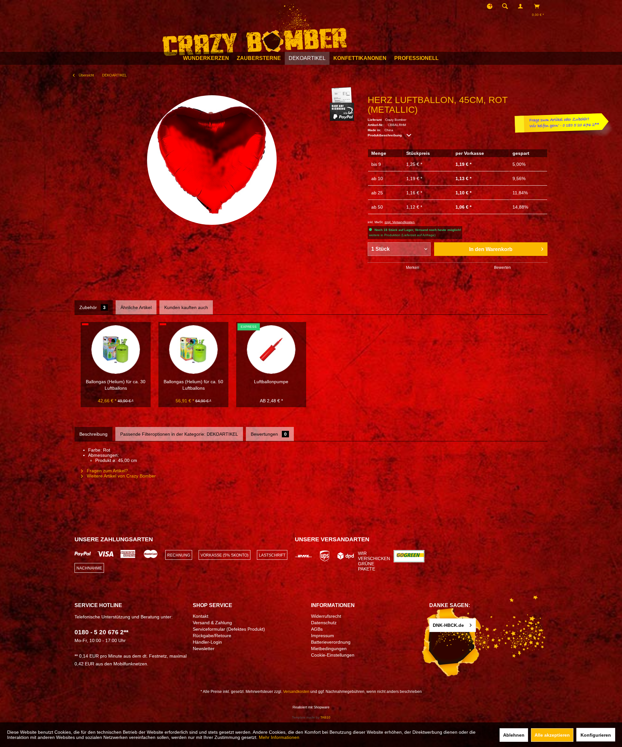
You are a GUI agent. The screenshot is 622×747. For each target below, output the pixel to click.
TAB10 (325, 717)
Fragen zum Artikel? (107, 470)
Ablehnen (513, 735)
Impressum (322, 635)
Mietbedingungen (329, 648)
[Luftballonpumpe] (271, 349)
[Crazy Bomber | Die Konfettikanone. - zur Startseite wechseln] (254, 28)
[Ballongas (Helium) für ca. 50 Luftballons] (193, 349)
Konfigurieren (596, 735)
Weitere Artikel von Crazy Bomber (121, 475)
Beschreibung (93, 434)
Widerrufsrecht (326, 616)
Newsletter (203, 648)
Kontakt (200, 616)
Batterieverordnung (331, 642)
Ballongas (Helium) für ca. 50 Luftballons (193, 385)
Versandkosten (296, 691)
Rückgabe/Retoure (212, 635)
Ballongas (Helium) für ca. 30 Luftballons (115, 385)
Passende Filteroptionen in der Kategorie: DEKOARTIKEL (179, 434)
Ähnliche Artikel (136, 307)
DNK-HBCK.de (448, 625)
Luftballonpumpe (271, 381)
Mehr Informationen (279, 737)
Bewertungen (269, 434)
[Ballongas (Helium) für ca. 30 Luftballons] (115, 349)
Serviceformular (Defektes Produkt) (229, 629)
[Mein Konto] (521, 6)
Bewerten (502, 267)
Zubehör (92, 307)
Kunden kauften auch (186, 307)
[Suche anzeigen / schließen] (505, 6)
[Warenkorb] (538, 6)
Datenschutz (324, 622)
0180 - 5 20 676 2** (101, 632)
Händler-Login (207, 642)
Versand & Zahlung (212, 622)
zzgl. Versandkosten (400, 222)
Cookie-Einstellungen (332, 655)
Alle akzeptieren (552, 735)
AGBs (317, 629)
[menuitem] (507, 6)
